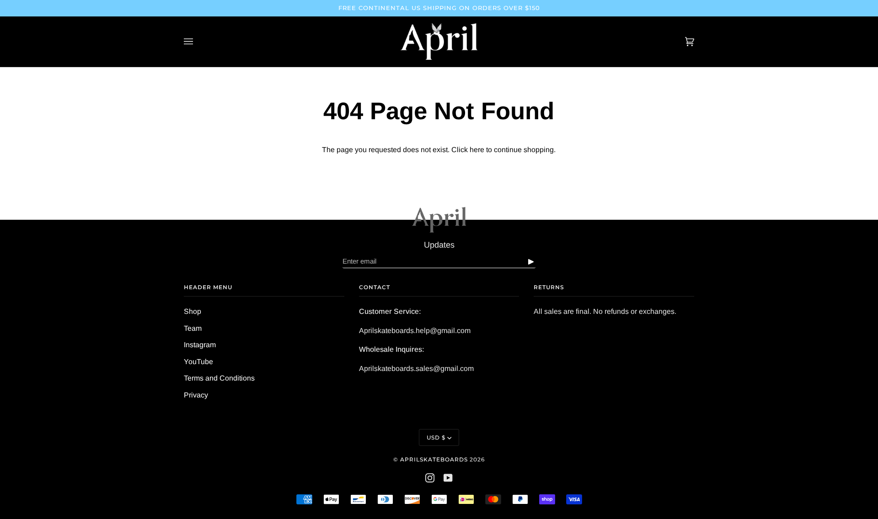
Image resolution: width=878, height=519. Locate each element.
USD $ (436, 437)
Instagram (200, 345)
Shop (192, 311)
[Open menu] (197, 41)
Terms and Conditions (219, 378)
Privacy (196, 395)
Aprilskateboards (435, 459)
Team (193, 328)
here (477, 150)
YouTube (198, 361)
